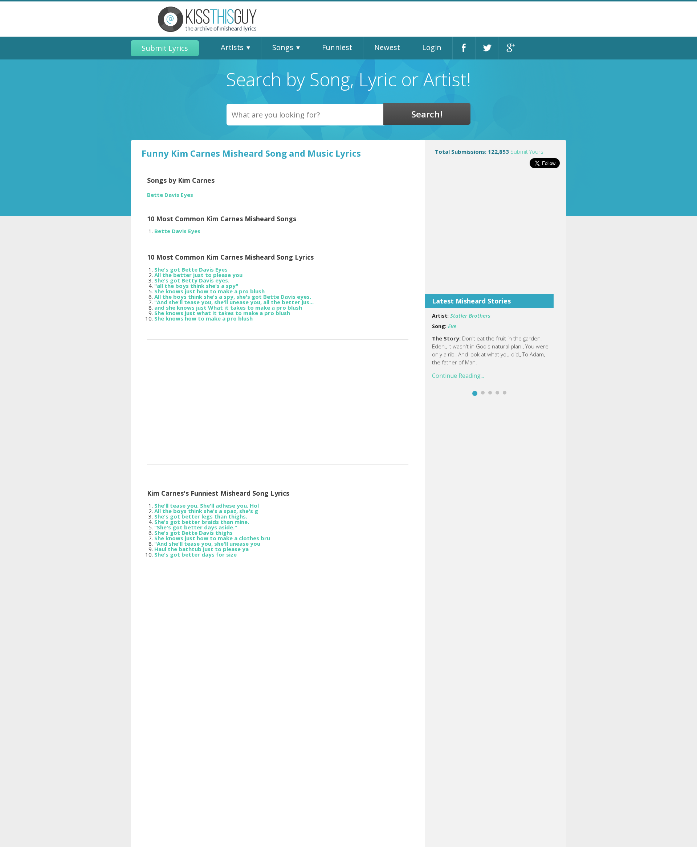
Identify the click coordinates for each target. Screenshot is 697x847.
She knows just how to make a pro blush (209, 291)
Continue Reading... (458, 376)
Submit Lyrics (165, 48)
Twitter (487, 48)
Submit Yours (526, 151)
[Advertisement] (495, 236)
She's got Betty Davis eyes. (191, 280)
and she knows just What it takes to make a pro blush (228, 307)
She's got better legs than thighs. (200, 516)
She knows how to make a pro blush (203, 318)
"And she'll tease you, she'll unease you (207, 543)
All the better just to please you (198, 274)
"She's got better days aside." (195, 527)
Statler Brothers (470, 315)
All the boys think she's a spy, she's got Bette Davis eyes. (232, 296)
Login (431, 47)
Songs (282, 47)
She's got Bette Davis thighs (193, 532)
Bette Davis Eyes (170, 195)
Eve (452, 326)
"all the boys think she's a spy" (196, 285)
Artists (232, 47)
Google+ (509, 48)
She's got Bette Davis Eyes (191, 269)
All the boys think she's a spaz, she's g (206, 511)
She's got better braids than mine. (201, 521)
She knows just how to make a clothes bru (212, 538)
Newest (387, 47)
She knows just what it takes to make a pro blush (222, 313)
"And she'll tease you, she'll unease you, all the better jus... (234, 302)
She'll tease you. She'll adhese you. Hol (206, 505)
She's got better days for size (195, 554)
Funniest (337, 47)
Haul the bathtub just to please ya (201, 549)
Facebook (464, 48)
